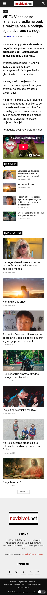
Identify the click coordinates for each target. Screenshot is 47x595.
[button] (4, 3)
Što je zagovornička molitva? (20, 410)
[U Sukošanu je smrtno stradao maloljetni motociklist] (9, 216)
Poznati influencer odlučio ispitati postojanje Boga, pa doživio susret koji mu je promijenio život (23, 338)
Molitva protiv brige (26, 184)
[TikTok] (23, 572)
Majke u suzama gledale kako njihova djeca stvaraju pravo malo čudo (22, 446)
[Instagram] (16, 571)
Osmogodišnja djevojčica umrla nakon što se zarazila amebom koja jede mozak (30, 173)
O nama (13, 581)
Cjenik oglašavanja (34, 584)
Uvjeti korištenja (23, 587)
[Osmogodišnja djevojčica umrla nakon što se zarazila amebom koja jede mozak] (9, 174)
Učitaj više (22, 491)
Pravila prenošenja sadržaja (14, 584)
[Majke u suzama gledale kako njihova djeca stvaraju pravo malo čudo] (23, 429)
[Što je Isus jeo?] (23, 468)
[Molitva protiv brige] (9, 187)
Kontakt (32, 581)
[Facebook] (9, 572)
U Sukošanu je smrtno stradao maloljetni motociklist (21, 375)
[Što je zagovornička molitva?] (23, 396)
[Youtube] (37, 572)
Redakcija (10, 36)
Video (5, 11)
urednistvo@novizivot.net (31, 554)
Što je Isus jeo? (12, 482)
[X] (30, 572)
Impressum (23, 581)
